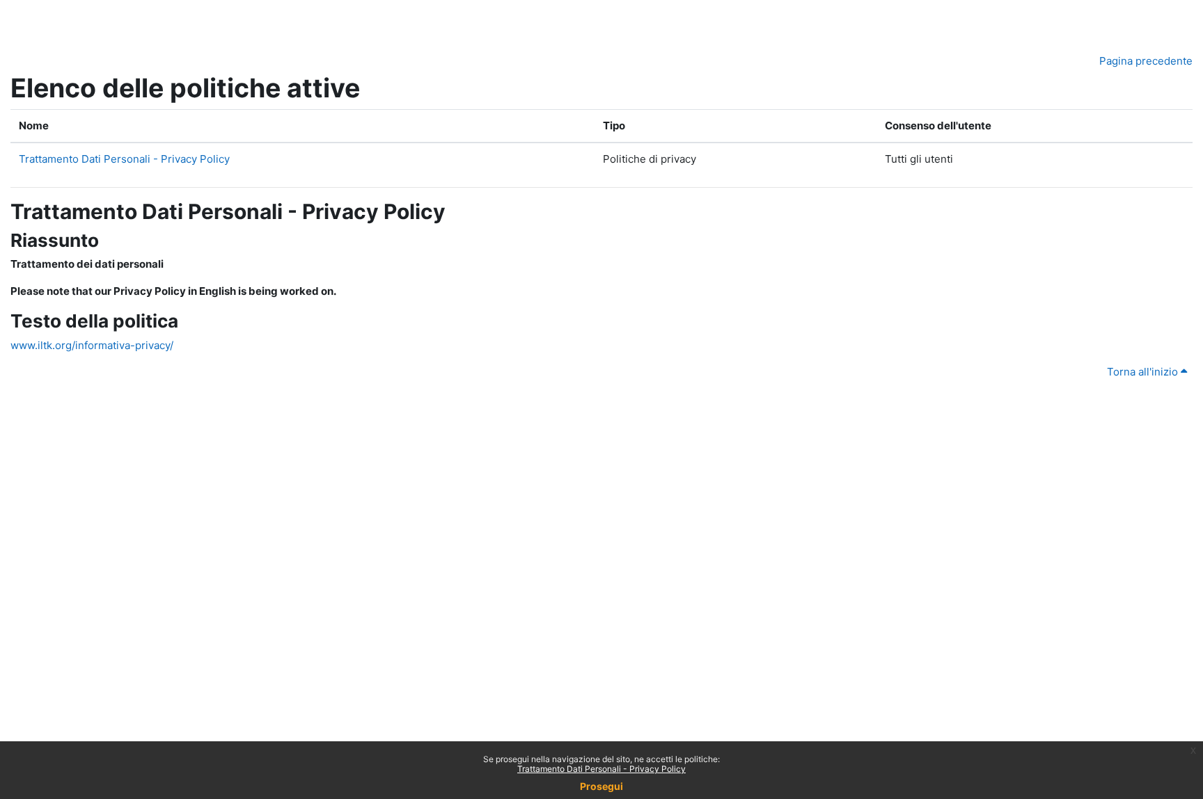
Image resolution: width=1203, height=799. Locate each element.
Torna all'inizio (1144, 371)
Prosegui (601, 786)
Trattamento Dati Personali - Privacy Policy (601, 769)
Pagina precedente (1146, 60)
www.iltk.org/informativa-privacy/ (91, 345)
